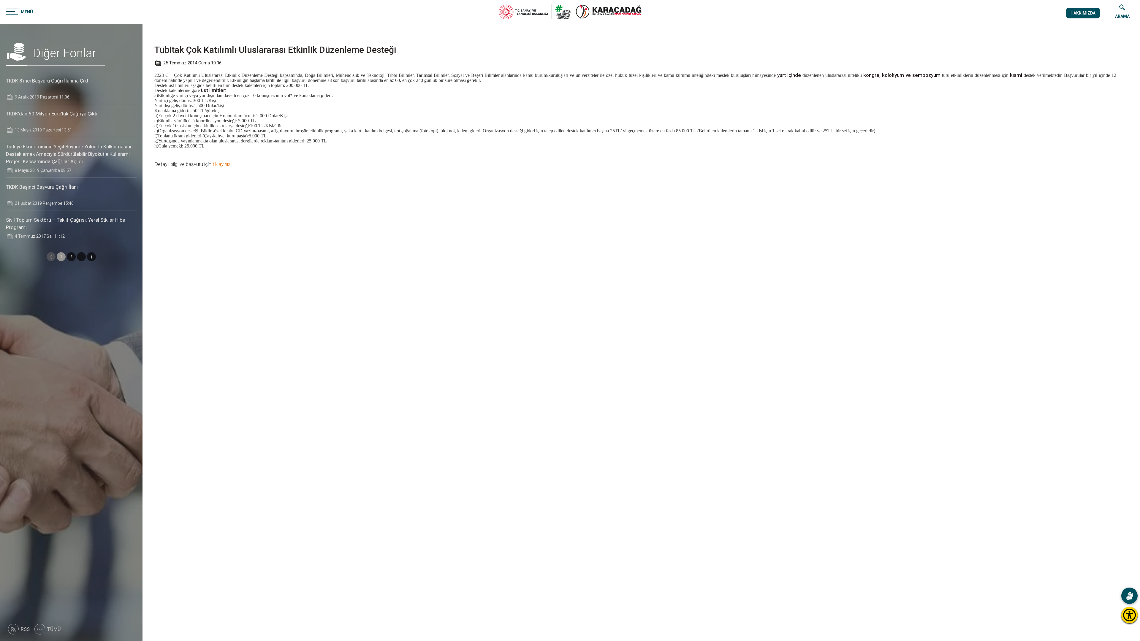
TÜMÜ (54, 629)
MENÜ (27, 11)
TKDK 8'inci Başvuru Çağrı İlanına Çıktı (48, 81)
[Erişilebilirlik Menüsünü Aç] (1129, 615)
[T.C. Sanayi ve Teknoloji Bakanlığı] (535, 11)
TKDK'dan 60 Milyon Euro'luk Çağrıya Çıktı (51, 114)
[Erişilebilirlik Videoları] (1129, 596)
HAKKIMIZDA (1083, 13)
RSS (25, 629)
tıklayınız (221, 164)
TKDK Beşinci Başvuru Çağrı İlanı (42, 187)
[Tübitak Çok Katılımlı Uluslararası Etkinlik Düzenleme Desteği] (609, 11)
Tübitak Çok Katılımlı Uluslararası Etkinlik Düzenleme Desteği (275, 50)
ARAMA (1122, 16)
